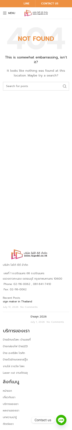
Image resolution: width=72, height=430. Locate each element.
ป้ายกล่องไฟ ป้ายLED (15, 346)
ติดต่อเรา (8, 424)
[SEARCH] (64, 86)
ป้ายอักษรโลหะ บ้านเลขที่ (17, 340)
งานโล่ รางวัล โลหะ (14, 366)
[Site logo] (36, 13)
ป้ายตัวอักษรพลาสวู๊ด (15, 360)
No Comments (29, 307)
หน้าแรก (7, 391)
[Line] (61, 420)
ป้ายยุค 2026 (39, 317)
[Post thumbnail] (15, 319)
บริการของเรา (10, 404)
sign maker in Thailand (17, 302)
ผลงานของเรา (11, 411)
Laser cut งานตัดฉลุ (15, 373)
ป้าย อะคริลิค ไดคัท (14, 353)
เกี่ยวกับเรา (9, 397)
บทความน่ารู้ (10, 417)
